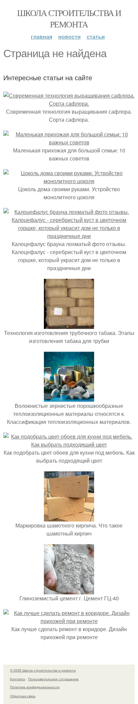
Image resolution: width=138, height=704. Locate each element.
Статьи (96, 36)
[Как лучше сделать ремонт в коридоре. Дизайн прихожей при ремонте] (69, 621)
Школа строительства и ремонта (69, 18)
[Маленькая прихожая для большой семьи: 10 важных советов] (69, 142)
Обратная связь (23, 696)
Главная (41, 36)
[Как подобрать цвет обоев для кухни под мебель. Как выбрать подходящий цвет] (69, 444)
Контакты (17, 679)
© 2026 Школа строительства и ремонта (43, 670)
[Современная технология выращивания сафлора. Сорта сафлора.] (69, 103)
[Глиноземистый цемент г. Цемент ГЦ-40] (69, 590)
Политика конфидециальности (35, 687)
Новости (69, 36)
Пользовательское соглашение (53, 679)
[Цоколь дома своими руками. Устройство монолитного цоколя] (69, 181)
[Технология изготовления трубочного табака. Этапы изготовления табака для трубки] (69, 325)
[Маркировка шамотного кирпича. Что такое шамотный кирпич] (69, 517)
